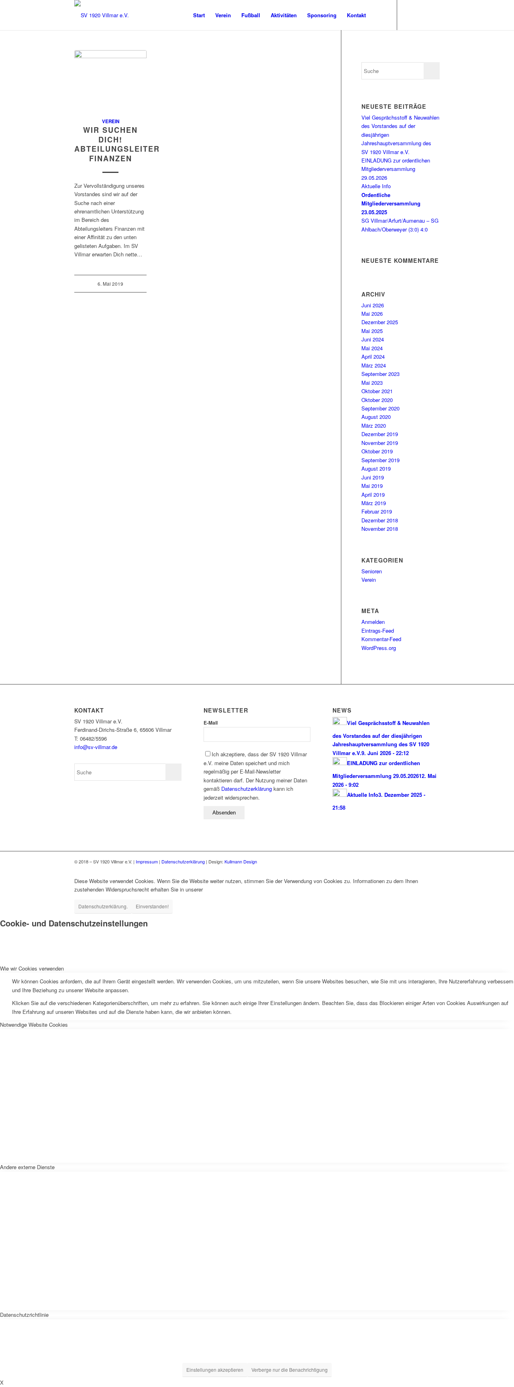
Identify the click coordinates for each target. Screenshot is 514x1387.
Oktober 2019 (377, 451)
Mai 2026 (372, 313)
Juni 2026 (372, 305)
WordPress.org (378, 648)
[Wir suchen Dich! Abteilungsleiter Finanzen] (110, 79)
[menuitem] (199, 15)
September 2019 (380, 460)
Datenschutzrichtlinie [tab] (24, 1314)
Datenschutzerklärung (246, 788)
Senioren (371, 571)
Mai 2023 (372, 382)
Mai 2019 (372, 485)
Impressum (147, 861)
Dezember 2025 (379, 322)
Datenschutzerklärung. (103, 906)
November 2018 (379, 528)
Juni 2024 (372, 339)
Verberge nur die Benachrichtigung (289, 1369)
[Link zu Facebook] (410, 15)
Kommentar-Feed (381, 639)
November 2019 (379, 443)
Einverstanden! (152, 906)
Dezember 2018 (379, 520)
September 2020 (380, 408)
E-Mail (211, 722)
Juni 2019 (372, 477)
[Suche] (379, 15)
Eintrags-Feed (377, 630)
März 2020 (373, 425)
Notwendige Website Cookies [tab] (34, 1024)
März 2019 (373, 503)
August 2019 (376, 468)
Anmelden (373, 621)
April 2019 (373, 494)
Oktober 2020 (377, 400)
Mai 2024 (372, 348)
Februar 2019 (376, 511)
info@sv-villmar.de (95, 747)
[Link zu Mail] (422, 15)
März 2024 (373, 365)
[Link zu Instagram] (434, 15)
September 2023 (380, 374)
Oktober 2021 (377, 391)
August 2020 (376, 416)
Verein (110, 121)
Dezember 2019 (379, 434)
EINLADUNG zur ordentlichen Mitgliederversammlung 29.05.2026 (395, 168)
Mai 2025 (372, 331)
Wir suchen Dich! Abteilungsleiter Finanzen (117, 144)
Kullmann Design (240, 861)
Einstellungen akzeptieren (214, 1369)
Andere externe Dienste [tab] (27, 1167)
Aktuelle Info (376, 186)
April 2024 (373, 356)
